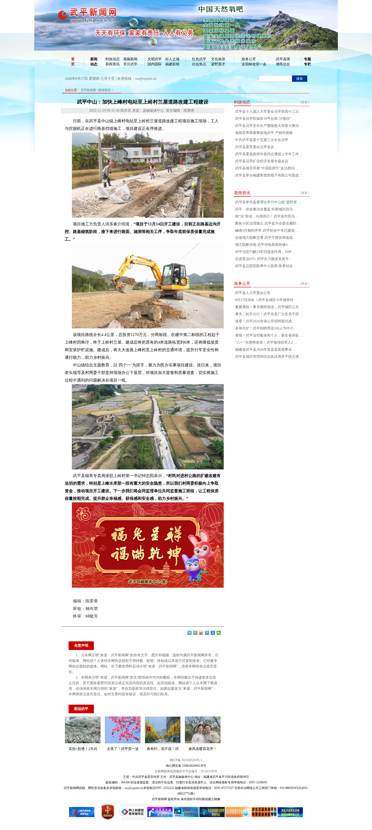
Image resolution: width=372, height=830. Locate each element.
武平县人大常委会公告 (253, 293)
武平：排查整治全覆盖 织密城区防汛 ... (266, 209)
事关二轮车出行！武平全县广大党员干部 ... (269, 314)
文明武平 (155, 59)
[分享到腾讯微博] (207, 633)
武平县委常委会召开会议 (254, 147)
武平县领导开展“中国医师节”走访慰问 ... (267, 168)
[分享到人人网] (213, 633)
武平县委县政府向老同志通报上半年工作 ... (269, 154)
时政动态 (113, 59)
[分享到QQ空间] (195, 633)
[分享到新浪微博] (201, 633)
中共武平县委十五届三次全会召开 (261, 140)
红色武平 (199, 59)
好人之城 (172, 59)
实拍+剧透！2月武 (83, 749)
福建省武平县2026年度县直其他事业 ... (265, 349)
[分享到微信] (219, 633)
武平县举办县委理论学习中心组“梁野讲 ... (268, 202)
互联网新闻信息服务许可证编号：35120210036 (186, 771)
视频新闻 (130, 59)
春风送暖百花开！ (203, 749)
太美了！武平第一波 (123, 749)
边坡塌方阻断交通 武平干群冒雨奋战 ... (266, 238)
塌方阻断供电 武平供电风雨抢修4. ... (264, 245)
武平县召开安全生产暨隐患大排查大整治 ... (269, 126)
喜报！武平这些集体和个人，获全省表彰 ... (269, 335)
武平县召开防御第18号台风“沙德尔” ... (265, 119)
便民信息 (283, 64)
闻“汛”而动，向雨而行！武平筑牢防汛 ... (267, 216)
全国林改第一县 (254, 64)
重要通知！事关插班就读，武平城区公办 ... (269, 307)
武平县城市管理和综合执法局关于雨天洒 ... (269, 357)
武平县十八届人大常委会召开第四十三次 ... (269, 111)
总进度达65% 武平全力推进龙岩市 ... (264, 259)
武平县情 (283, 59)
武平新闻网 (88, 90)
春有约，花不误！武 (163, 749)
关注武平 (130, 64)
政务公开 (249, 59)
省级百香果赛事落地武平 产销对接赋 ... (266, 133)
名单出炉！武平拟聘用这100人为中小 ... (266, 328)
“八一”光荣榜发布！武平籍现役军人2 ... (266, 342)
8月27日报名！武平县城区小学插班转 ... (266, 300)
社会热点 (199, 64)
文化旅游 (218, 59)
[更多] (304, 102)
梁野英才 (218, 64)
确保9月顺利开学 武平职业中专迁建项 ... (267, 230)
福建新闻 (172, 64)
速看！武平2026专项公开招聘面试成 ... (265, 321)
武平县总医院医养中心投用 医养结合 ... (266, 266)
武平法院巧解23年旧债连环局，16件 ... (265, 252)
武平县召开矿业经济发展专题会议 (261, 161)
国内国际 (155, 64)
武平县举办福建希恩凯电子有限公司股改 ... (269, 175)
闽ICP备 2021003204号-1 (186, 760)
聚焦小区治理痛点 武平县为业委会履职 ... (267, 223)
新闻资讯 (113, 64)
